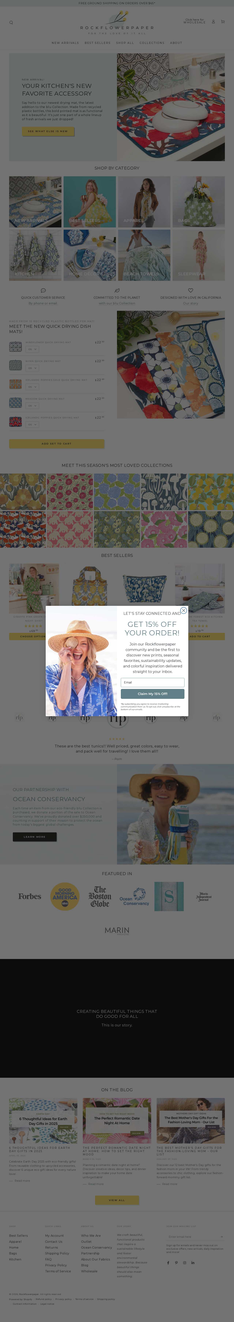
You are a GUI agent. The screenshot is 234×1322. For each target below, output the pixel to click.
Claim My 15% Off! (152, 694)
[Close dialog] (183, 610)
